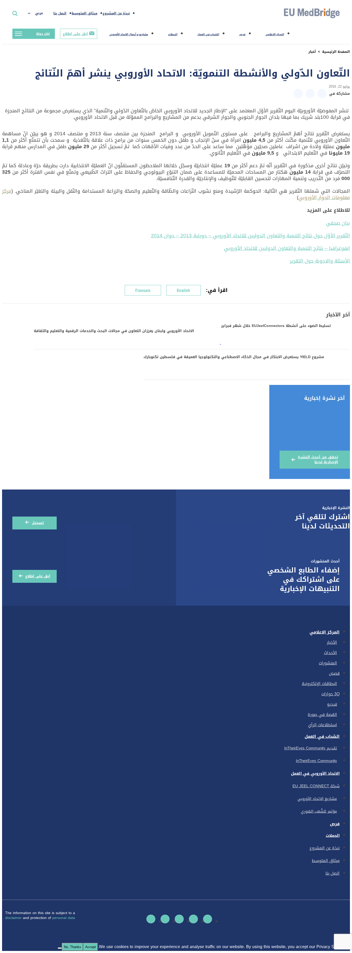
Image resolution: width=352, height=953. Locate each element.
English (183, 290)
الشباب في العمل (208, 34)
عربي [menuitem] (39, 13)
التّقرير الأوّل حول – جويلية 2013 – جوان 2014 (250, 235)
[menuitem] (38, 13)
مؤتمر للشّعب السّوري (319, 811)
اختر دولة (43, 34)
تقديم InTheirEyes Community (310, 748)
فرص (242, 34)
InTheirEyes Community (316, 760)
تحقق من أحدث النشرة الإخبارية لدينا (318, 460)
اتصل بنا (59, 13)
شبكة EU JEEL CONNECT (316, 786)
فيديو (332, 704)
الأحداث (330, 653)
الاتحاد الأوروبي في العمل (315, 773)
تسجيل (38, 522)
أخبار (312, 51)
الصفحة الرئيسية (336, 51)
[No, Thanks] (60, 948)
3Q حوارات (330, 694)
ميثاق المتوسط (84, 13)
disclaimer (14, 917)
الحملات (172, 34)
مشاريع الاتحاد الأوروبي (317, 798)
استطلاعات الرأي (322, 725)
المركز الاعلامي (274, 34)
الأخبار (332, 642)
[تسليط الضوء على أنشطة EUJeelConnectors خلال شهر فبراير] (285, 343)
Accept (90, 947)
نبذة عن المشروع (116, 13)
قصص (334, 673)
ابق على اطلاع (75, 33)
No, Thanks (72, 947)
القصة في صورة (322, 715)
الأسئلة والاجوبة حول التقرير (320, 260)
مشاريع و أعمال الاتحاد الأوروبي (128, 34)
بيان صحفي (338, 222)
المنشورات (328, 663)
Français (142, 290)
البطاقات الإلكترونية (319, 684)
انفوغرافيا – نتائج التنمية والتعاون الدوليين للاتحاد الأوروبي (287, 248)
